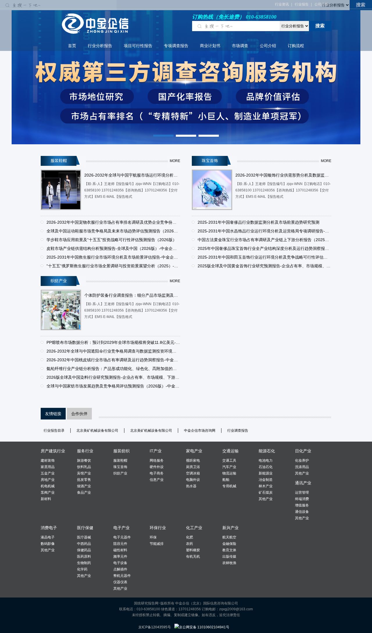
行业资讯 (282, 4)
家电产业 (194, 451)
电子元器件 (122, 537)
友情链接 (53, 413)
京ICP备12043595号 (154, 627)
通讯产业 (303, 483)
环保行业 (158, 527)
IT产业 (156, 451)
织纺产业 (120, 473)
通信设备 (302, 512)
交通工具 (229, 460)
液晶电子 (48, 537)
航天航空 (229, 537)
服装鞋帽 (120, 460)
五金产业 (48, 473)
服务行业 (85, 451)
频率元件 (120, 556)
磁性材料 (120, 550)
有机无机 (193, 556)
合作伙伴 (79, 413)
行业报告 (302, 4)
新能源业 (266, 473)
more (175, 161)
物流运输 (229, 473)
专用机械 (229, 486)
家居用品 (48, 467)
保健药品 (84, 550)
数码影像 (48, 544)
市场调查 (240, 45)
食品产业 (84, 492)
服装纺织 (121, 451)
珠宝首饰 (120, 467)
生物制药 (84, 563)
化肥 (189, 537)
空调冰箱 (193, 473)
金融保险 (229, 544)
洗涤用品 (302, 467)
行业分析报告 (100, 45)
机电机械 (48, 486)
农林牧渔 (229, 563)
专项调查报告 (176, 45)
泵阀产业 (48, 492)
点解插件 (120, 569)
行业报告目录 (54, 430)
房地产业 (48, 480)
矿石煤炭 (266, 492)
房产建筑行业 (53, 451)
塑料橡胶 (193, 550)
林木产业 (266, 486)
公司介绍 (321, 4)
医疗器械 (84, 537)
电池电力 (266, 460)
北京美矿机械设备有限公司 (97, 430)
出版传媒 (229, 556)
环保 (153, 537)
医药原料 (84, 556)
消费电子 (49, 527)
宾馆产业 (84, 473)
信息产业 (157, 480)
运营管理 (302, 492)
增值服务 (302, 505)
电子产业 (121, 527)
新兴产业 (230, 527)
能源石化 (267, 451)
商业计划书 (210, 45)
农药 (189, 544)
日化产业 (303, 451)
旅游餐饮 (84, 460)
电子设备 (120, 563)
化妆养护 (302, 460)
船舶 (225, 480)
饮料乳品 (84, 467)
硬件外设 (157, 467)
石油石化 (266, 467)
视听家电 (193, 460)
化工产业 (194, 527)
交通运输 (230, 451)
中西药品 (84, 544)
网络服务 (157, 460)
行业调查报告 (237, 430)
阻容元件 (120, 544)
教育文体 (229, 550)
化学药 (82, 569)
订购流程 (296, 45)
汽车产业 (229, 467)
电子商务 (157, 473)
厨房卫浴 (193, 467)
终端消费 (302, 499)
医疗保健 (85, 527)
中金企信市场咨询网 (199, 430)
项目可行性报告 (138, 45)
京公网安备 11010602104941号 (204, 627)
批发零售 (84, 480)
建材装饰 (48, 460)
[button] (163, 136)
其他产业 (266, 499)
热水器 (191, 486)
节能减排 (157, 544)
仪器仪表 (120, 582)
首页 (72, 45)
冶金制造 (266, 480)
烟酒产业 (84, 486)
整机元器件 (122, 576)
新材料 (46, 499)
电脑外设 (193, 480)
